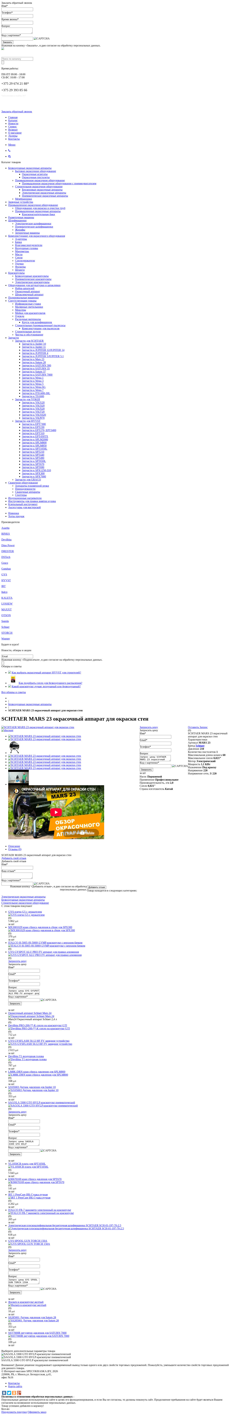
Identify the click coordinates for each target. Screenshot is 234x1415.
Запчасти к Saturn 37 (34, 371)
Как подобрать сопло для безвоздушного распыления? (50, 683)
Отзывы (14, 849)
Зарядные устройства (20, 202)
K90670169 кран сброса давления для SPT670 (34, 1179)
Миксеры (20, 309)
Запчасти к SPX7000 (34, 476)
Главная (12, 117)
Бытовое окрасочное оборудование (35, 171)
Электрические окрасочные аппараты (44, 192)
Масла (18, 254)
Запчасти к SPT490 (33, 458)
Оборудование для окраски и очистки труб (40, 208)
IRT (3, 586)
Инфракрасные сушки (28, 303)
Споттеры (21, 495)
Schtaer (5, 626)
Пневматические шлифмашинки (34, 226)
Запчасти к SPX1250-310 (36, 470)
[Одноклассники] (14, 1393)
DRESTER (7, 551)
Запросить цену (149, 727)
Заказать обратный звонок (16, 111)
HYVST (6, 580)
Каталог (13, 120)
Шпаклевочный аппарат (29, 294)
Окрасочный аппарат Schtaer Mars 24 (29, 1013)
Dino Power (8, 545)
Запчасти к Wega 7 (33, 390)
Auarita (5, 527)
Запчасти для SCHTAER (29, 340)
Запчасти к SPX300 (33, 473)
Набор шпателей (24, 288)
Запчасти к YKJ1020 (34, 414)
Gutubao (6, 568)
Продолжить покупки (14, 1412)
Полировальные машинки (23, 297)
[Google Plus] (19, 1393)
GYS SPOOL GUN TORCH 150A (27, 1240)
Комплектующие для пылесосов (40, 328)
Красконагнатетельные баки (38, 214)
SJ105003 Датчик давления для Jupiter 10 (32, 1087)
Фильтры (20, 266)
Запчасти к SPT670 (33, 464)
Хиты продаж (16, 516)
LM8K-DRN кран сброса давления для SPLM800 (36, 1071)
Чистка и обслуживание (29, 334)
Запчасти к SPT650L (34, 461)
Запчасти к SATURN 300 (36, 365)
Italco (4, 592)
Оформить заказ (37, 1412)
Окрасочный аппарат (27, 291)
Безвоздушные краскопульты (32, 276)
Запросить (146, 769)
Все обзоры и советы (13, 692)
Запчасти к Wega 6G (34, 387)
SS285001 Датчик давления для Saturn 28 (32, 1317)
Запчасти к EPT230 (33, 427)
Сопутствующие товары (22, 300)
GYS (4, 574)
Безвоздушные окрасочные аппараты (30, 168)
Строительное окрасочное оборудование (39, 186)
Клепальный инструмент (23, 504)
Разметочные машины (21, 217)
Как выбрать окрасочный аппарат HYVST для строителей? (46, 672)
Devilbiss (6, 539)
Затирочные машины (27, 232)
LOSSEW (7, 603)
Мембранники (23, 198)
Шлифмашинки (17, 220)
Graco (4, 562)
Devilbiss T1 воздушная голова (26, 1056)
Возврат (13, 129)
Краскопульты (16, 272)
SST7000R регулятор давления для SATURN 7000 (37, 1332)
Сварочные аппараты (27, 491)
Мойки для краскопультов (30, 313)
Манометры (22, 251)
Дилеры (12, 135)
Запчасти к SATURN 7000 (37, 374)
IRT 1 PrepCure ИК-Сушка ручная (28, 1194)
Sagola (5, 621)
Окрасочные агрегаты (35, 174)
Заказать (7, 42)
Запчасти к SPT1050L (34, 448)
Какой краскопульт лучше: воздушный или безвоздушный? (46, 686)
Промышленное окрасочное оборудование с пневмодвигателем (59, 183)
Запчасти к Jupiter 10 (34, 343)
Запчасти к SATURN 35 (36, 368)
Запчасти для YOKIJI (27, 399)
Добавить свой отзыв (13, 858)
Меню (11, 144)
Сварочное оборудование (23, 482)
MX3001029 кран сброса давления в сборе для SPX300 (40, 927)
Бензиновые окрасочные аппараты (42, 189)
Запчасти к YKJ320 (33, 405)
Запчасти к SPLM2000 (35, 439)
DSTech (5, 557)
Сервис (12, 126)
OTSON (6, 615)
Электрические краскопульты (32, 282)
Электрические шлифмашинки (33, 223)
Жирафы (20, 229)
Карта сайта (15, 1386)
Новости (13, 123)
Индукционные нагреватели (25, 498)
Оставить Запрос (198, 727)
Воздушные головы (26, 248)
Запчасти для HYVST (27, 421)
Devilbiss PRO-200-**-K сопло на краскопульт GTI (37, 1025)
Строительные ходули (28, 331)
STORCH (7, 632)
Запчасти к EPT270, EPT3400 (39, 430)
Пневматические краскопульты (33, 279)
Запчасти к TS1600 (33, 396)
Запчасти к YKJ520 (33, 408)
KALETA (7, 597)
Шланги (20, 269)
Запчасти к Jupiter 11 (34, 346)
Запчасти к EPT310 (33, 433)
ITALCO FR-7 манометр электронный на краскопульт (39, 1209)
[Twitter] (9, 1393)
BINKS (5, 533)
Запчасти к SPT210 (33, 451)
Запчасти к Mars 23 (33, 359)
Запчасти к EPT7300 (34, 424)
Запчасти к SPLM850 (34, 445)
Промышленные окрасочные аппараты (38, 211)
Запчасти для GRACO (28, 479)
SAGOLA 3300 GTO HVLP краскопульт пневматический (41, 1102)
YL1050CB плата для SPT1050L (27, 1163)
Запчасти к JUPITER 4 (35, 353)
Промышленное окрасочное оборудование (40, 180)
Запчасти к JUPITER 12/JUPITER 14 (43, 350)
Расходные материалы (28, 319)
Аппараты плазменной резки (32, 485)
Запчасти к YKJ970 (33, 417)
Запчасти (13, 337)
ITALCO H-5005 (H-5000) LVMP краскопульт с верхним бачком (45, 942)
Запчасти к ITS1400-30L (36, 393)
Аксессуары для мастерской (24, 507)
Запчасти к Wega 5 (33, 383)
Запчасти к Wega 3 (33, 380)
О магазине (15, 132)
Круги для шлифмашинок (37, 322)
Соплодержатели (25, 260)
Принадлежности (25, 488)
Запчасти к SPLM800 (34, 442)
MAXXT (6, 609)
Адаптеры (21, 239)
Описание (14, 846)
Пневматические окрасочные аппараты (45, 195)
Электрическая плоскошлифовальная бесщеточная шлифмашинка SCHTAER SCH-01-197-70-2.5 (64, 1225)
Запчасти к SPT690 (33, 467)
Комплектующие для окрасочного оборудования (36, 235)
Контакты (14, 138)
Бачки (18, 242)
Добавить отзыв (96, 887)
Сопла (18, 257)
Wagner (5, 638)
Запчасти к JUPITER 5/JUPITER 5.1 (43, 356)
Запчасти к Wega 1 (33, 377)
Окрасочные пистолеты (36, 177)
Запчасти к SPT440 (33, 454)
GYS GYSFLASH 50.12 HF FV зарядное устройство (38, 1040)
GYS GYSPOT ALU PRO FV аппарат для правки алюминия (43, 951)
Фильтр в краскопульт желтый (26, 1302)
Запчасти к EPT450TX (35, 436)
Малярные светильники (29, 306)
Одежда (19, 316)
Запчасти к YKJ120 (33, 402)
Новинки (13, 513)
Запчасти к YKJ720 (33, 411)
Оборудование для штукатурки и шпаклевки (34, 285)
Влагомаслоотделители (28, 245)
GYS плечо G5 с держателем (25, 911)
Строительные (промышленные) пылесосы (40, 325)
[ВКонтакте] (4, 1393)
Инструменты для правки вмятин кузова (32, 501)
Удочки (19, 263)
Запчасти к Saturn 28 (34, 362)
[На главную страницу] (9, 698)
